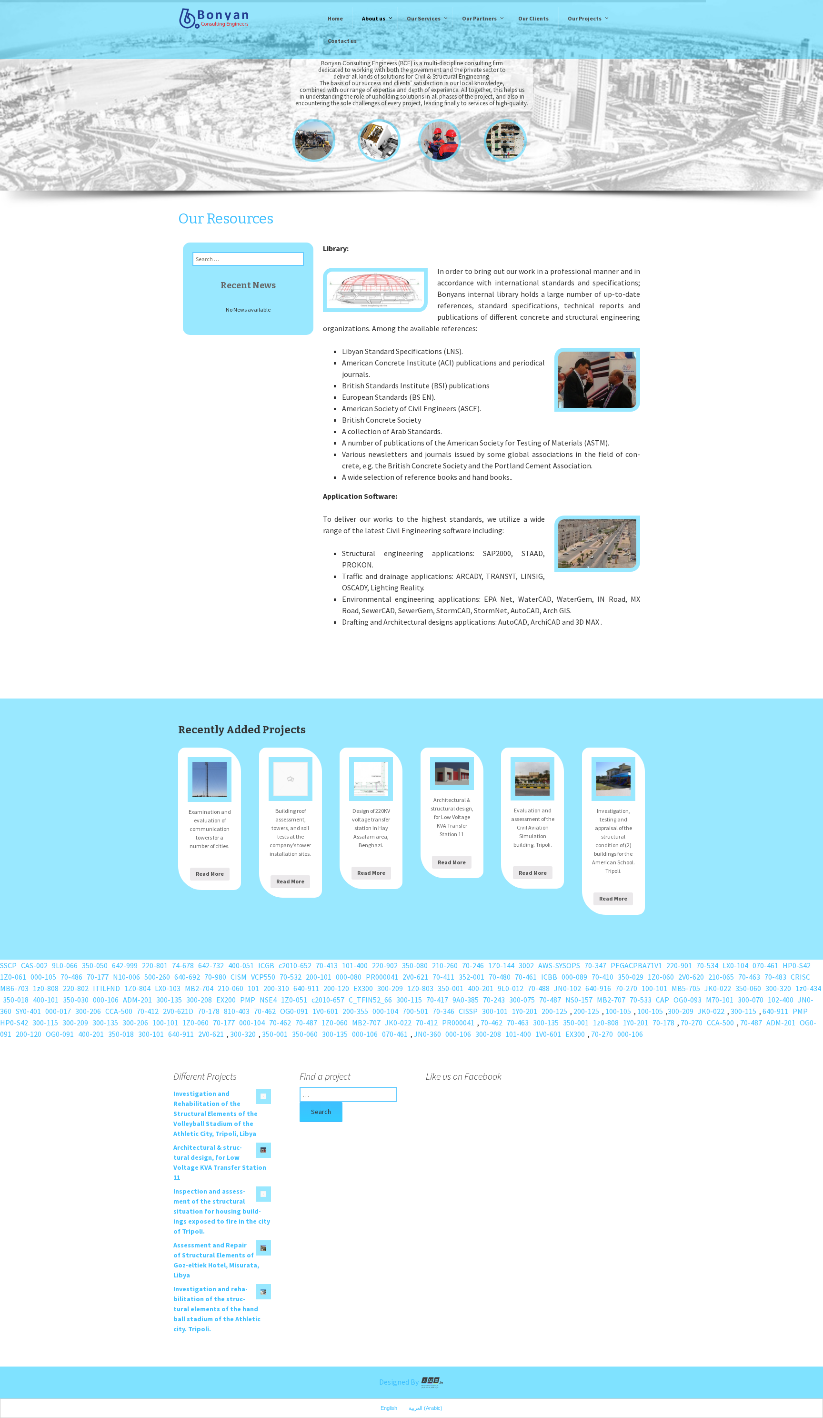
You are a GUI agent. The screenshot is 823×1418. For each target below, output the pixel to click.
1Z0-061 (13, 977)
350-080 (415, 965)
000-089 (574, 977)
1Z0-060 (661, 977)
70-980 (215, 977)
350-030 (76, 999)
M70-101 (719, 999)
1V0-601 (325, 1011)
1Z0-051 (294, 999)
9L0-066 (65, 965)
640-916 (598, 988)
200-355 (355, 1011)
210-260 (445, 965)
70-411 (443, 977)
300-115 (409, 999)
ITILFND (106, 988)
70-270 (626, 988)
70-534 (707, 965)
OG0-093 (687, 999)
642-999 (125, 965)
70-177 (98, 977)
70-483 (775, 977)
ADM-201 (137, 999)
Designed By (399, 1382)
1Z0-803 (420, 988)
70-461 (526, 977)
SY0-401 (28, 1011)
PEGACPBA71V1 (636, 965)
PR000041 (382, 977)
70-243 (494, 999)
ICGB (266, 965)
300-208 (199, 999)
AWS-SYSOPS (559, 965)
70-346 (443, 1011)
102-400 (780, 999)
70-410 (602, 977)
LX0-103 (168, 988)
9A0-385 (465, 999)
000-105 (43, 977)
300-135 (169, 999)
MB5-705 (686, 988)
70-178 (209, 1011)
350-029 (630, 977)
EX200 (226, 999)
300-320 (778, 988)
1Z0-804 (137, 988)
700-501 (415, 1011)
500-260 (157, 977)
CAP (662, 999)
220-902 (385, 965)
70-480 (500, 977)
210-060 (230, 988)
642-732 (211, 965)
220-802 (76, 988)
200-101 (318, 977)
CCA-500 (118, 1011)
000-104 (385, 1011)
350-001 (450, 988)
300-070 (750, 999)
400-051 (241, 965)
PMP (247, 999)
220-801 (155, 965)
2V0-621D (178, 1011)
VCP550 (263, 977)
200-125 (554, 1011)
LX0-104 (735, 965)
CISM (239, 977)
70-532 (290, 977)
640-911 (306, 988)
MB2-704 (199, 988)
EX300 (363, 988)
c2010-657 (327, 999)
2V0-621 (415, 977)
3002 (526, 965)
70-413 (327, 965)
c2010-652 (295, 965)
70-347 (595, 965)
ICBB (549, 977)
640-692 (187, 977)
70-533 (641, 999)
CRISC (800, 977)
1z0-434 (808, 988)
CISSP (468, 1011)
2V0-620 (691, 977)
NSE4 (268, 999)
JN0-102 (567, 988)
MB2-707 (611, 999)
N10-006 (126, 977)
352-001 (471, 977)
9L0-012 (510, 988)
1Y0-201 (524, 1011)
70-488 (539, 988)
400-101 (46, 999)
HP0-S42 (797, 965)
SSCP (8, 965)
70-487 (550, 999)
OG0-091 (294, 1011)
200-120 (336, 988)
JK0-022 (717, 988)
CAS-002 (34, 965)
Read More (210, 873)
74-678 (183, 965)
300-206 (88, 1011)
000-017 (58, 1011)
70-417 (437, 999)
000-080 (348, 977)
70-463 (749, 977)
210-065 (721, 977)
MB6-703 (14, 988)
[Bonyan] (214, 17)
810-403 (237, 1011)
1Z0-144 (501, 965)
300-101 (495, 1011)
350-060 (748, 988)
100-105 (618, 1011)
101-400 (355, 965)
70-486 (71, 977)
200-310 (276, 988)
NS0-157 (578, 999)
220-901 (679, 965)
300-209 (390, 988)
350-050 (95, 965)
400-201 (480, 988)
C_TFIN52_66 (370, 999)
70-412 (148, 1011)
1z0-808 (46, 988)
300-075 (522, 999)
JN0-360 (427, 1034)
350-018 (16, 999)
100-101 (654, 988)
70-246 (473, 965)
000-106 (106, 999)
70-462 (265, 1011)
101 (253, 988)
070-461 (765, 965)
